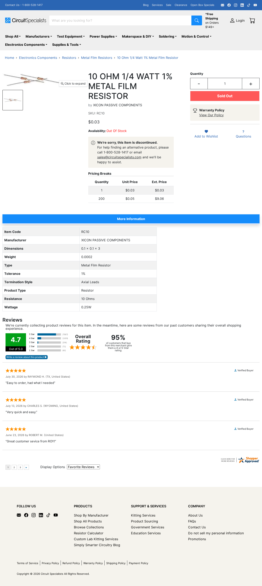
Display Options (52, 467)
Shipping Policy (115, 563)
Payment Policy (138, 563)
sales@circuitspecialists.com (119, 157)
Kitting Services (143, 515)
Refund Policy (71, 563)
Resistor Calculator (88, 533)
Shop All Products (88, 521)
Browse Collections (89, 527)
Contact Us (197, 527)
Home (9, 58)
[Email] (222, 5)
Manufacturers (38, 36)
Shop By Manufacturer (91, 515)
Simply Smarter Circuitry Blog (97, 545)
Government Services (147, 527)
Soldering (166, 36)
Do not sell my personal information (216, 533)
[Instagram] (235, 5)
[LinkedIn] (242, 5)
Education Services (146, 533)
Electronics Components (25, 44)
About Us (195, 515)
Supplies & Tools (65, 44)
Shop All (11, 36)
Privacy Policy (50, 563)
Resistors (69, 58)
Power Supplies (102, 36)
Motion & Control (195, 36)
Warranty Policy (93, 563)
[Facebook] (229, 5)
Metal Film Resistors (96, 58)
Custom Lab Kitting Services (96, 539)
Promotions (197, 539)
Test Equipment (69, 36)
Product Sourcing (144, 521)
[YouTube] (255, 5)
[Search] (196, 20)
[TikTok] (248, 5)
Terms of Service (27, 563)
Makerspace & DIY (136, 36)
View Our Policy (211, 115)
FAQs (192, 521)
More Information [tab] (131, 219)
